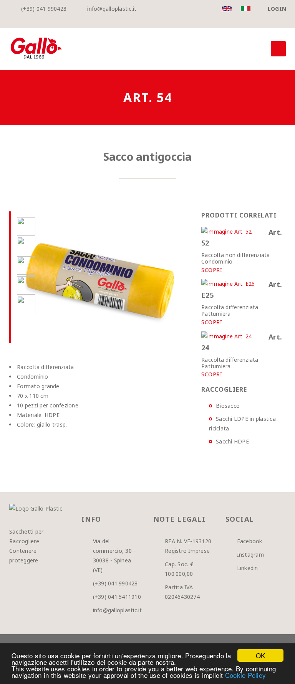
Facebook (249, 541)
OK (260, 655)
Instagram (250, 554)
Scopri (211, 270)
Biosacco (228, 405)
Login (277, 8)
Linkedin (247, 568)
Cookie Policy (245, 675)
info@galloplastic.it (111, 8)
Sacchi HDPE (232, 441)
